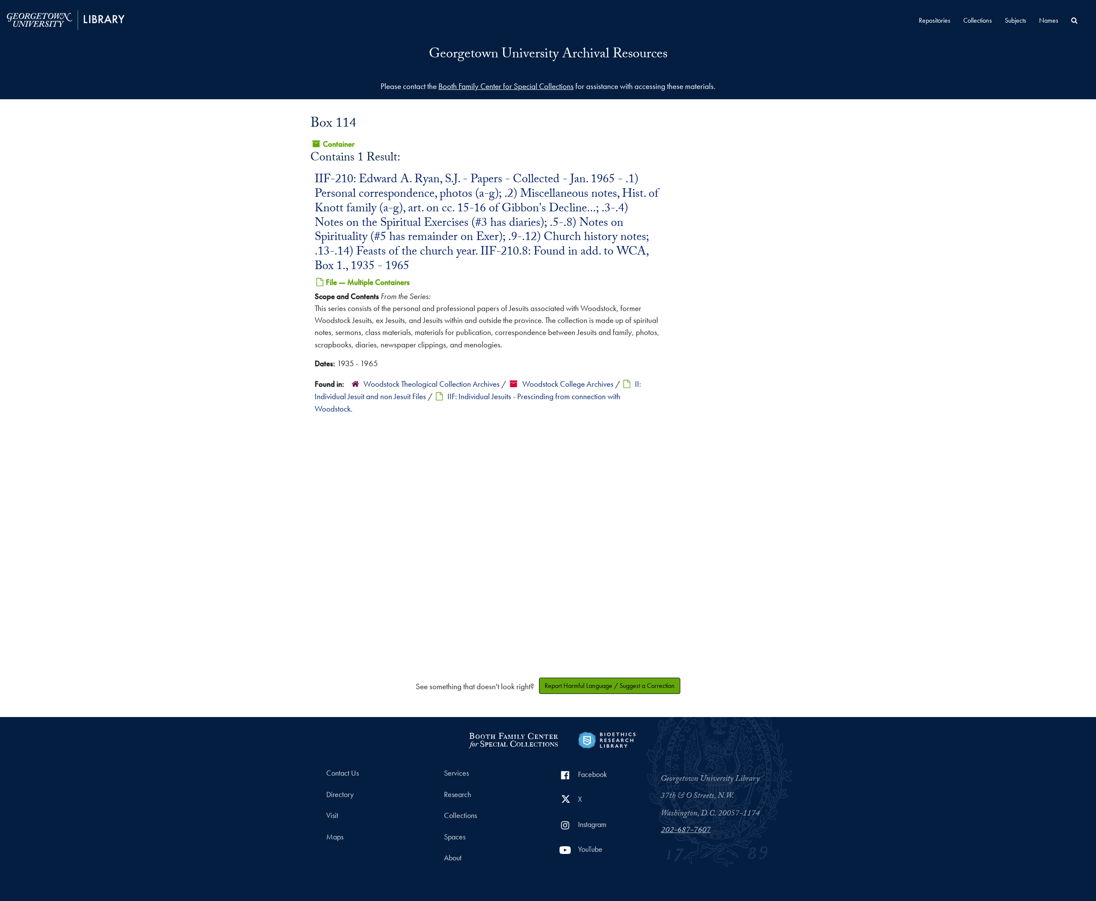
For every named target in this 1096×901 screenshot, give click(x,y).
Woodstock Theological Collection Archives (431, 384)
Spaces (454, 837)
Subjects (1015, 20)
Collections (977, 20)
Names (1048, 20)
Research (457, 794)
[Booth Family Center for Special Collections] (513, 739)
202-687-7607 (686, 831)
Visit (332, 815)
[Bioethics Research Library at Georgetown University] (607, 739)
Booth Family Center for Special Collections (506, 86)
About (453, 857)
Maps (334, 837)
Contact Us (342, 773)
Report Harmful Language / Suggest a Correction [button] (610, 685)
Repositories (934, 20)
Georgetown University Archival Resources (548, 55)
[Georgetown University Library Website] (66, 19)
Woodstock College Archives (568, 384)
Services (456, 773)
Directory (340, 794)
